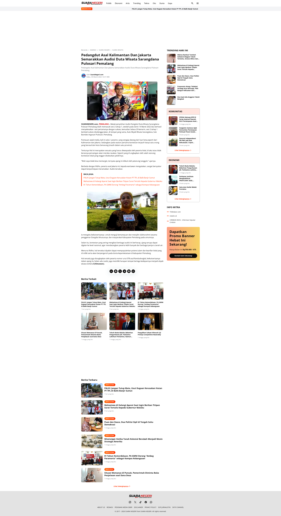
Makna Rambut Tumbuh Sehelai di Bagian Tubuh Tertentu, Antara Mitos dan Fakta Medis (187, 57)
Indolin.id (173, 216)
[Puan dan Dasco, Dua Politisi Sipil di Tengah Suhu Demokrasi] (92, 424)
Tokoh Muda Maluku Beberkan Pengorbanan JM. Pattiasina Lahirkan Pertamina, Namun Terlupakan (121, 335)
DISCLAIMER (138, 507)
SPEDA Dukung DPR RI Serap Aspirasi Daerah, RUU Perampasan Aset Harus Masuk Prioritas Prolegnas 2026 (187, 119)
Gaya (170, 3)
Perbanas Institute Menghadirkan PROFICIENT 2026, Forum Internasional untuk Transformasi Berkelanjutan (187, 179)
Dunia (161, 3)
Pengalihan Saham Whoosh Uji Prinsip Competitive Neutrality (149, 334)
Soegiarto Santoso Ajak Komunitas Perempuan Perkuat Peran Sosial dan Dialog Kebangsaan (188, 130)
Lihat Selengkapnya (121, 486)
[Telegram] (124, 271)
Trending (137, 3)
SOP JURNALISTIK (164, 507)
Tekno (146, 3)
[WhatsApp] (133, 271)
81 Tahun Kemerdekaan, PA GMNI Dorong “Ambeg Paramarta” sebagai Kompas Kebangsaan (122, 185)
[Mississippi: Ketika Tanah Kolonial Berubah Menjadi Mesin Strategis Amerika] (92, 441)
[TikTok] (140, 502)
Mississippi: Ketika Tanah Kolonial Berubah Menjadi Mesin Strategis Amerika (133, 440)
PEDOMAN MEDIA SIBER (123, 507)
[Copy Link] (111, 271)
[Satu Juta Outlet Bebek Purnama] (173, 190)
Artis (128, 3)
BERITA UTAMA (110, 384)
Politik (108, 3)
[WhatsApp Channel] (151, 502)
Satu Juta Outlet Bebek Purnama (188, 188)
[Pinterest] (129, 271)
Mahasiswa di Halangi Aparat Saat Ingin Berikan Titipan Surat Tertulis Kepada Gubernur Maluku (123, 181)
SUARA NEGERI (130, 511)
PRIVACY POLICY (150, 507)
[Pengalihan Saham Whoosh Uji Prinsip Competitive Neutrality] (150, 321)
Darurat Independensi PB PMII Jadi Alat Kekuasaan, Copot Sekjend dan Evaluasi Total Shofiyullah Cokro (188, 140)
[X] (120, 271)
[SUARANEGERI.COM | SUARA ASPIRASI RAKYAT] (92, 3)
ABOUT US (101, 507)
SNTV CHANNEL (178, 507)
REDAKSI (110, 507)
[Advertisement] (140, 30)
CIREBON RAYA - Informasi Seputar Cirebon (182, 221)
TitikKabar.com (175, 212)
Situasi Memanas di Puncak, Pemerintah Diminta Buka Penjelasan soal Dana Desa (91, 335)
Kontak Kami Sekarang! (183, 256)
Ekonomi (118, 3)
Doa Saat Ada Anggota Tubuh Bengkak (188, 98)
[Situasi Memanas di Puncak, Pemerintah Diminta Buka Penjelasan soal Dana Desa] (94, 321)
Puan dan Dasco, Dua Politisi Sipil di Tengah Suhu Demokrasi (128, 423)
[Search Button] (192, 3)
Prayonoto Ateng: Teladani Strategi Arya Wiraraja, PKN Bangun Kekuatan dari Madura (187, 89)
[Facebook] (115, 271)
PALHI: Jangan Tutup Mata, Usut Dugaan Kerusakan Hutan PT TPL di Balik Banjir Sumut (154, 9)
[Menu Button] (197, 3)
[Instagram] (130, 502)
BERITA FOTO (109, 469)
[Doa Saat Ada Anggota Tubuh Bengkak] (171, 100)
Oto (154, 3)
